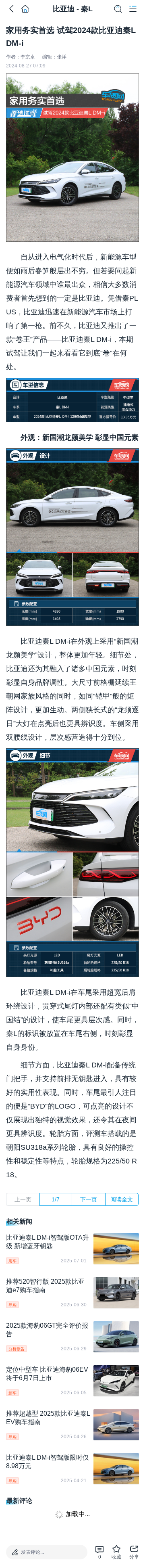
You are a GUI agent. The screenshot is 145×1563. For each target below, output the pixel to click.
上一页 (22, 1199)
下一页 (88, 1199)
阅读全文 (121, 1199)
